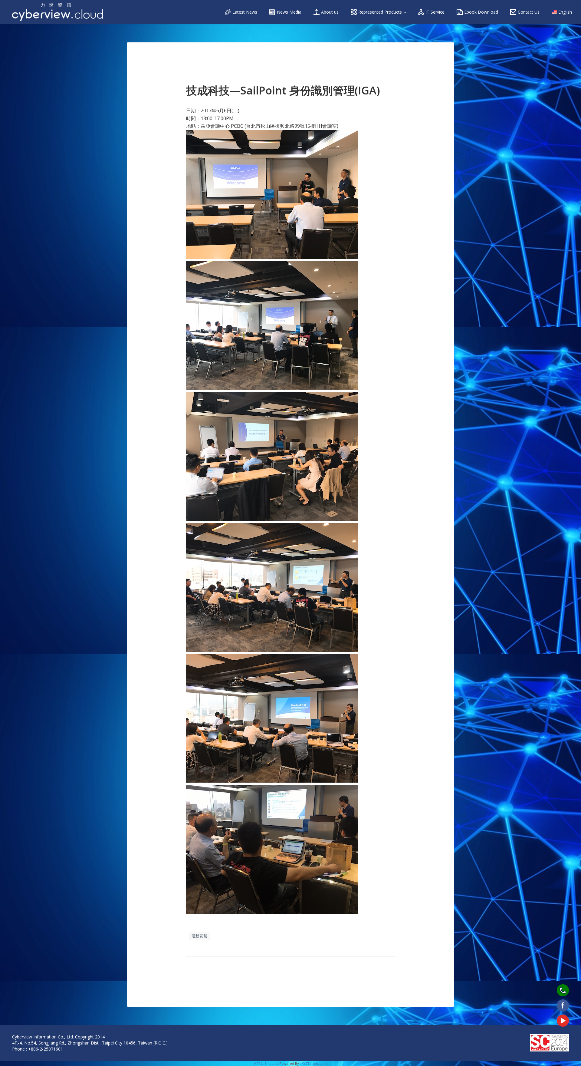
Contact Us (529, 12)
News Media (289, 12)
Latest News (244, 12)
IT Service (435, 12)
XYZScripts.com (314, 1063)
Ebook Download (481, 12)
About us (330, 12)
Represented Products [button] (380, 12)
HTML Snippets (266, 1063)
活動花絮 (199, 936)
